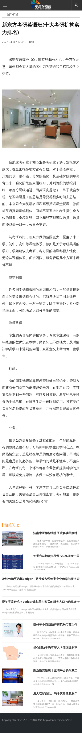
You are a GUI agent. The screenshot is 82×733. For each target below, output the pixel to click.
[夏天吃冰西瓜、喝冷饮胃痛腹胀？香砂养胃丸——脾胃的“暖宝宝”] (12, 705)
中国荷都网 (4, 14)
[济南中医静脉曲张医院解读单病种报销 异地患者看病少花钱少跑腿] (12, 544)
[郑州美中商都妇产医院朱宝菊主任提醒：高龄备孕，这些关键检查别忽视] (12, 636)
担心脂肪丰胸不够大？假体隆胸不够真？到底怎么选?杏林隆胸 (55, 649)
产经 (15, 14)
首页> (10, 14)
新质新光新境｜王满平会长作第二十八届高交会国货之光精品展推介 (55, 672)
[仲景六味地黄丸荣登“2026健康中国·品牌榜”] (12, 567)
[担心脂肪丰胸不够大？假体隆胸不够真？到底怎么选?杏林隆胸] (12, 659)
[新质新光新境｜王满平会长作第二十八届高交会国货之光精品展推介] (12, 682)
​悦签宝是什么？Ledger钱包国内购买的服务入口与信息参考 (41, 602)
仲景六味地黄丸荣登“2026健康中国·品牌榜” (56, 558)
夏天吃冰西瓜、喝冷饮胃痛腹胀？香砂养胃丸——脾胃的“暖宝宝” (55, 695)
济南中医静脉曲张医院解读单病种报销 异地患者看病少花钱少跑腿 (55, 535)
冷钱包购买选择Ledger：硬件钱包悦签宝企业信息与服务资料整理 (41, 580)
